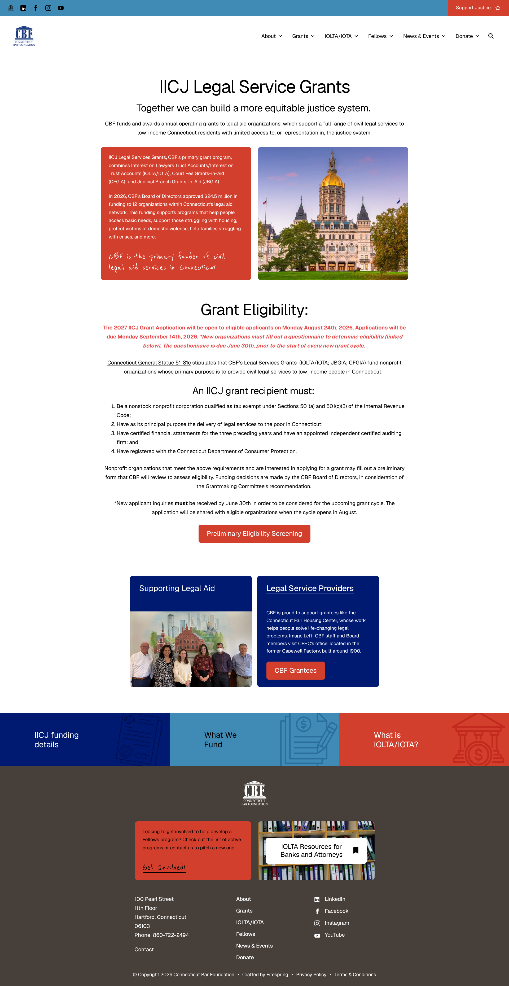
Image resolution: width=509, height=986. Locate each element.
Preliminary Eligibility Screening (254, 533)
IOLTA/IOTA (338, 36)
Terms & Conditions (355, 975)
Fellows (377, 36)
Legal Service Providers (310, 588)
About (268, 36)
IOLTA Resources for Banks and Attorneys (311, 850)
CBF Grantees (296, 670)
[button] (491, 36)
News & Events (421, 36)
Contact (144, 949)
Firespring (277, 975)
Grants (300, 36)
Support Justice (473, 8)
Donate (464, 36)
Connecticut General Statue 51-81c (149, 362)
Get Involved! (164, 868)
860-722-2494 (171, 935)
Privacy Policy (311, 975)
